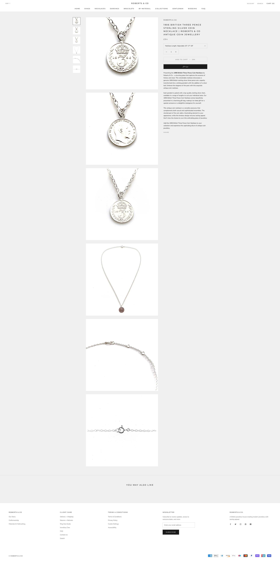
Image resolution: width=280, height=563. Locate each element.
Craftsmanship (14, 520)
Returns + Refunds (66, 520)
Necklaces (100, 8)
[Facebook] (171, 132)
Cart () (271, 3)
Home (77, 8)
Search (260, 3)
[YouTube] (250, 524)
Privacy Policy (112, 520)
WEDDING (192, 8)
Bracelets (129, 8)
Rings (87, 8)
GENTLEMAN (178, 8)
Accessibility (112, 528)
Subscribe (171, 532)
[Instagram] (240, 524)
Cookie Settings (113, 524)
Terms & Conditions (115, 517)
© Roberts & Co (16, 556)
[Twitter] (174, 132)
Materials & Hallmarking (17, 524)
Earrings (114, 8)
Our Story (12, 517)
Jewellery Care (65, 528)
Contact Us (64, 535)
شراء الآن (185, 67)
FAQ (203, 8)
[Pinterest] (176, 132)
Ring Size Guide (65, 524)
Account (250, 3)
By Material (145, 8)
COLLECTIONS (161, 8)
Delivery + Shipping (66, 517)
